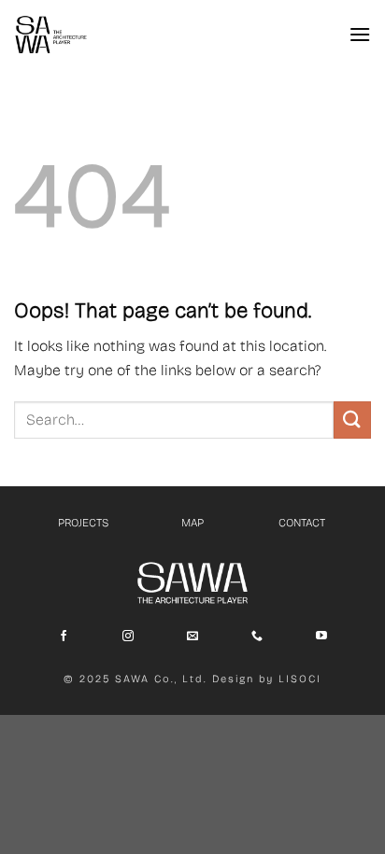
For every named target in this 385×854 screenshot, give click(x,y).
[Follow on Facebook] (63, 637)
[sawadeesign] (51, 34)
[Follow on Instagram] (128, 637)
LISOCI (299, 679)
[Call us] (257, 637)
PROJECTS (83, 522)
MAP (192, 522)
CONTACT (301, 522)
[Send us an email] (192, 637)
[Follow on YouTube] (321, 637)
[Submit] (352, 419)
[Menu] (360, 34)
